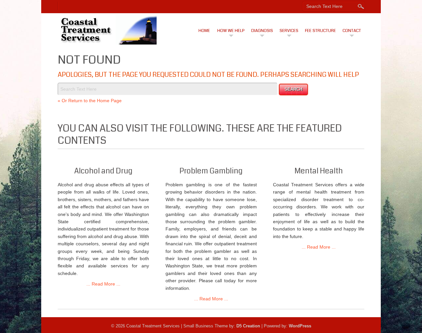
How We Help (231, 31)
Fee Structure (320, 31)
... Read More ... (103, 284)
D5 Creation (248, 325)
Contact (352, 31)
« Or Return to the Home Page (90, 100)
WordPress (300, 325)
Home (204, 31)
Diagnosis (262, 31)
